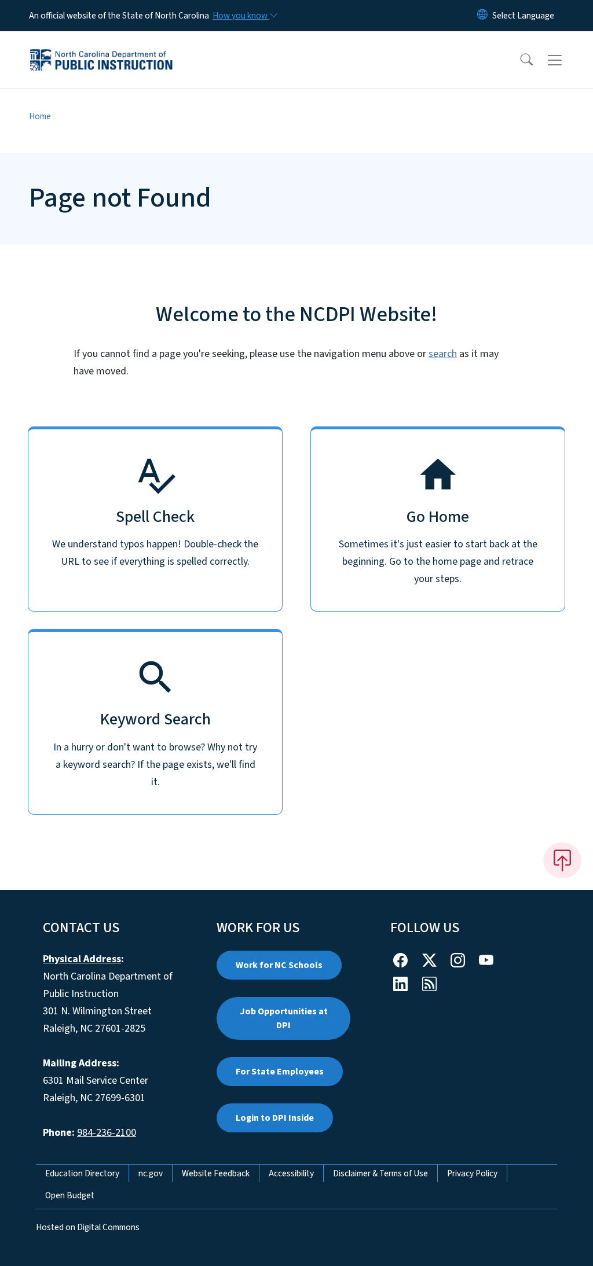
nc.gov (150, 1173)
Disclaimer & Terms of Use (380, 1173)
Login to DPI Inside (275, 1118)
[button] (519, 60)
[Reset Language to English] (482, 15)
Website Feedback (216, 1173)
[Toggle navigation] (566, 60)
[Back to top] (562, 860)
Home (40, 116)
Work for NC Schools (279, 965)
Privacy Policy (472, 1173)
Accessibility (291, 1173)
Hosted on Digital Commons (88, 1227)
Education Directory (82, 1173)
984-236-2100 (106, 1132)
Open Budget (69, 1195)
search (443, 354)
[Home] (101, 47)
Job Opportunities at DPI (284, 1018)
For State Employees (280, 1071)
